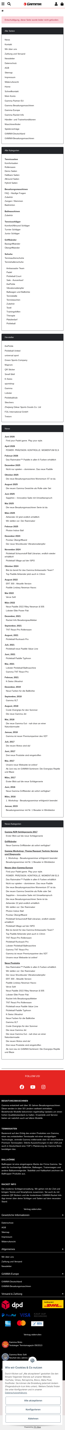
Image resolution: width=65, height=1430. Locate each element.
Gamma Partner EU (14, 101)
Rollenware (10, 167)
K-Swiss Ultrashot (14, 681)
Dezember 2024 (12, 536)
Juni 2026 (10, 436)
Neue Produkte (12, 963)
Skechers (9, 402)
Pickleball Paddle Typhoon (18, 658)
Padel (9, 272)
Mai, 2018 (9, 719)
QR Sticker (10, 369)
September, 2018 (13, 696)
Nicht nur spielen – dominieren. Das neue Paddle (29, 469)
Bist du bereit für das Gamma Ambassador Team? (30, 570)
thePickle (10, 284)
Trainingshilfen (13, 311)
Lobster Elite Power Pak (17, 610)
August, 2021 (11, 635)
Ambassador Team (15, 268)
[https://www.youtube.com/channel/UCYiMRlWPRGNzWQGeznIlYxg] (32, 1087)
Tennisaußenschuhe (14, 258)
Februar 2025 (11, 526)
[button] (56, 4)
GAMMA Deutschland (15, 133)
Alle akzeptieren (33, 1400)
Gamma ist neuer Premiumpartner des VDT (27, 736)
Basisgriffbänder (12, 244)
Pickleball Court (13, 276)
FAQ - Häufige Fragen (15, 193)
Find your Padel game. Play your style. (24, 440)
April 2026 (10, 446)
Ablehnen (33, 1418)
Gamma (8, 388)
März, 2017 (10, 777)
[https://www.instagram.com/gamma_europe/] (43, 1087)
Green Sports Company (16, 360)
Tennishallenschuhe (14, 262)
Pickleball (10, 323)
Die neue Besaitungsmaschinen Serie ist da (26, 507)
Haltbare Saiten (12, 175)
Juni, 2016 (10, 787)
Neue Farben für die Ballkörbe (20, 691)
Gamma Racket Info (14, 115)
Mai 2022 (9, 593)
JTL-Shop (37, 1427)
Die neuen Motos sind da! (18, 745)
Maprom (9, 365)
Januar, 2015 (11, 806)
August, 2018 (11, 706)
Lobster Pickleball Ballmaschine (21, 668)
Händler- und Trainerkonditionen (20, 119)
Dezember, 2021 (13, 616)
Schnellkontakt (12, 91)
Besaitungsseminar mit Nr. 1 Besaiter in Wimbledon (30, 810)
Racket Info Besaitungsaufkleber (21, 620)
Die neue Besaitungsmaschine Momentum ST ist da (30, 479)
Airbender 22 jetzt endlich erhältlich (22, 517)
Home (7, 86)
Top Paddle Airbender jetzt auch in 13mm (25, 574)
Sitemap (9, 72)
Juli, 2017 (10, 742)
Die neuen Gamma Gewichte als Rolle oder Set (28, 488)
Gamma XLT (12, 700)
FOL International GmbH (16, 412)
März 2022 (10, 602)
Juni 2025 (10, 494)
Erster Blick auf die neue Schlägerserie (24, 781)
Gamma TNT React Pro (17, 672)
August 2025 (11, 484)
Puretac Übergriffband (16, 540)
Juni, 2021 (10, 654)
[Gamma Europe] (32, 4)
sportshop (9, 383)
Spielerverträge (12, 129)
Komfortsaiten (11, 163)
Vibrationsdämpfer (15, 288)
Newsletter (10, 58)
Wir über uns (11, 49)
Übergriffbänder (12, 247)
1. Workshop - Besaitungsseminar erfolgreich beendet (31, 800)
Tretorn (8, 416)
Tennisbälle (11, 296)
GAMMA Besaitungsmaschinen (19, 138)
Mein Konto (10, 96)
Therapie (10, 315)
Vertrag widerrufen (32, 1209)
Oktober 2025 (11, 475)
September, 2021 (13, 625)
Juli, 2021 (10, 645)
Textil (8, 307)
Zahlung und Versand (15, 54)
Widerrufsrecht (12, 82)
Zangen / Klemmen (14, 201)
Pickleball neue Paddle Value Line (22, 649)
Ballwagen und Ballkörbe (18, 292)
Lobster (8, 393)
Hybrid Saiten (11, 183)
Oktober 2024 (11, 566)
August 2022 (11, 579)
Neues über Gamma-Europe (19, 867)
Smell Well (10, 374)
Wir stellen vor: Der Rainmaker (20, 521)
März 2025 (10, 513)
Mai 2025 (9, 503)
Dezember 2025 (12, 465)
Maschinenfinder (13, 124)
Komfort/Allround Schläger (17, 225)
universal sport (12, 355)
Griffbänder (10, 841)
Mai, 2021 (9, 664)
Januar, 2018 (11, 732)
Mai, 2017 (9, 761)
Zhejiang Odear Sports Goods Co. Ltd (23, 407)
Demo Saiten (11, 171)
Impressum (10, 77)
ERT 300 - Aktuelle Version (18, 583)
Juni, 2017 (10, 751)
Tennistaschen (13, 300)
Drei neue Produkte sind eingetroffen (23, 755)
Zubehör (9, 197)
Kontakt (8, 44)
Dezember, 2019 (13, 687)
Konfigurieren (33, 1409)
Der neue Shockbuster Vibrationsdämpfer (26, 544)
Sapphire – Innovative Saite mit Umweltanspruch (29, 498)
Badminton (10, 205)
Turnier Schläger (13, 229)
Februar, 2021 (12, 677)
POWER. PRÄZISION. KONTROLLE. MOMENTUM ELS (32, 450)
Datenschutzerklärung (16, 1392)
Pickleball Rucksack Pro (17, 639)
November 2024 (13, 549)
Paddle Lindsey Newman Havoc (21, 587)
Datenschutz (11, 63)
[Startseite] (2, 10)
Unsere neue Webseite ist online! (21, 765)
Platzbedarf (11, 319)
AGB (7, 68)
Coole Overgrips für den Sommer (22, 710)
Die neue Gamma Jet (16, 714)
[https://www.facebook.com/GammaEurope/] (22, 1087)
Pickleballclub (11, 397)
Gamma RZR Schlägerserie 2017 (21, 832)
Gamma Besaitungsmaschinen (19, 105)
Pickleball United (12, 351)
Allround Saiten (12, 179)
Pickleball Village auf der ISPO (20, 560)
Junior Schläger (12, 233)
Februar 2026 (11, 455)
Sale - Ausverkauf (14, 280)
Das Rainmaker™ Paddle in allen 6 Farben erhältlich (31, 459)
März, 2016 (10, 796)
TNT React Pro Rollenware (19, 629)
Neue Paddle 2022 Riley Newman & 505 (25, 606)
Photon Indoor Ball (15, 530)
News (7, 39)
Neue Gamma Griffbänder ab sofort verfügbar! (28, 791)
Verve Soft (11, 597)
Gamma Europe (12, 110)
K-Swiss (8, 379)
